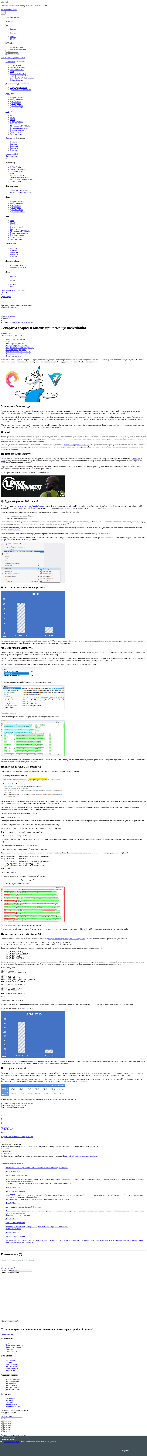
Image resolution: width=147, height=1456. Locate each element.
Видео (12, 118)
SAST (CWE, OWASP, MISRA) (22, 78)
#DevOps (29, 322)
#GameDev (9, 322)
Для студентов (15, 104)
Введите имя (6, 1270)
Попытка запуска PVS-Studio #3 (18, 354)
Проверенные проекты (19, 128)
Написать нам (6, 1416)
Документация (11, 84)
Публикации (6, 297)
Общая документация (18, 88)
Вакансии (14, 146)
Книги (12, 120)
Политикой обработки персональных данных (80, 1156)
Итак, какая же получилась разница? (20, 348)
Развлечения (15, 124)
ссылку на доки (14, 530)
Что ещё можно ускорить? (16, 350)
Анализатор (10, 62)
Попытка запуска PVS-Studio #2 (18, 352)
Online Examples (16, 80)
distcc (33, 508)
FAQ (12, 72)
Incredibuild (70, 506)
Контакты (14, 148)
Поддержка (10, 21)
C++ (2, 301)
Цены (8, 94)
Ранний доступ (11, 1351)
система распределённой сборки (76, 445)
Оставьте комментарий (10, 1273)
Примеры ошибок (17, 130)
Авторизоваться (16, 47)
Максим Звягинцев (8, 316)
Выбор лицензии (16, 100)
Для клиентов (15, 102)
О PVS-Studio (15, 66)
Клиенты (13, 144)
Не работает (10, 1370)
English (13, 29)
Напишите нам (11, 1404)
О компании (10, 138)
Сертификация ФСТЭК (19, 76)
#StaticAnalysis (19, 322)
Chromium (136, 459)
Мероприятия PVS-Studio (20, 126)
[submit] (12, 53)
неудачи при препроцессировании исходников (66, 939)
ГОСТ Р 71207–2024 (18, 74)
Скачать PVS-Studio (17, 68)
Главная (4, 293)
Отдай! (8, 341)
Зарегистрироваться (9, 10)
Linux (3, 461)
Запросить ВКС (12, 154)
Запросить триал (12, 1364)
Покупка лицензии (17, 97)
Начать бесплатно (12, 156)
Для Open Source (16, 106)
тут (48, 473)
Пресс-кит (14, 150)
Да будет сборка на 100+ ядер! (17, 346)
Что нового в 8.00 (17, 70)
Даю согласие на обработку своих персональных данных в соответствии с (50, 1156)
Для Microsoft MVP (17, 108)
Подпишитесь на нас (14, 1407)
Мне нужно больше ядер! (15, 339)
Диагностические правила (20, 90)
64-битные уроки (17, 134)
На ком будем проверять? (15, 344)
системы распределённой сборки (30, 506)
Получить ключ (7, 1334)
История (13, 142)
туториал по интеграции (75, 807)
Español (13, 37)
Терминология (15, 132)
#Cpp (3, 322)
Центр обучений (16, 122)
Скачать (9, 1362)
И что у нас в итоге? (13, 356)
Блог (7, 112)
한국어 (13, 39)
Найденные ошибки (13, 1347)
